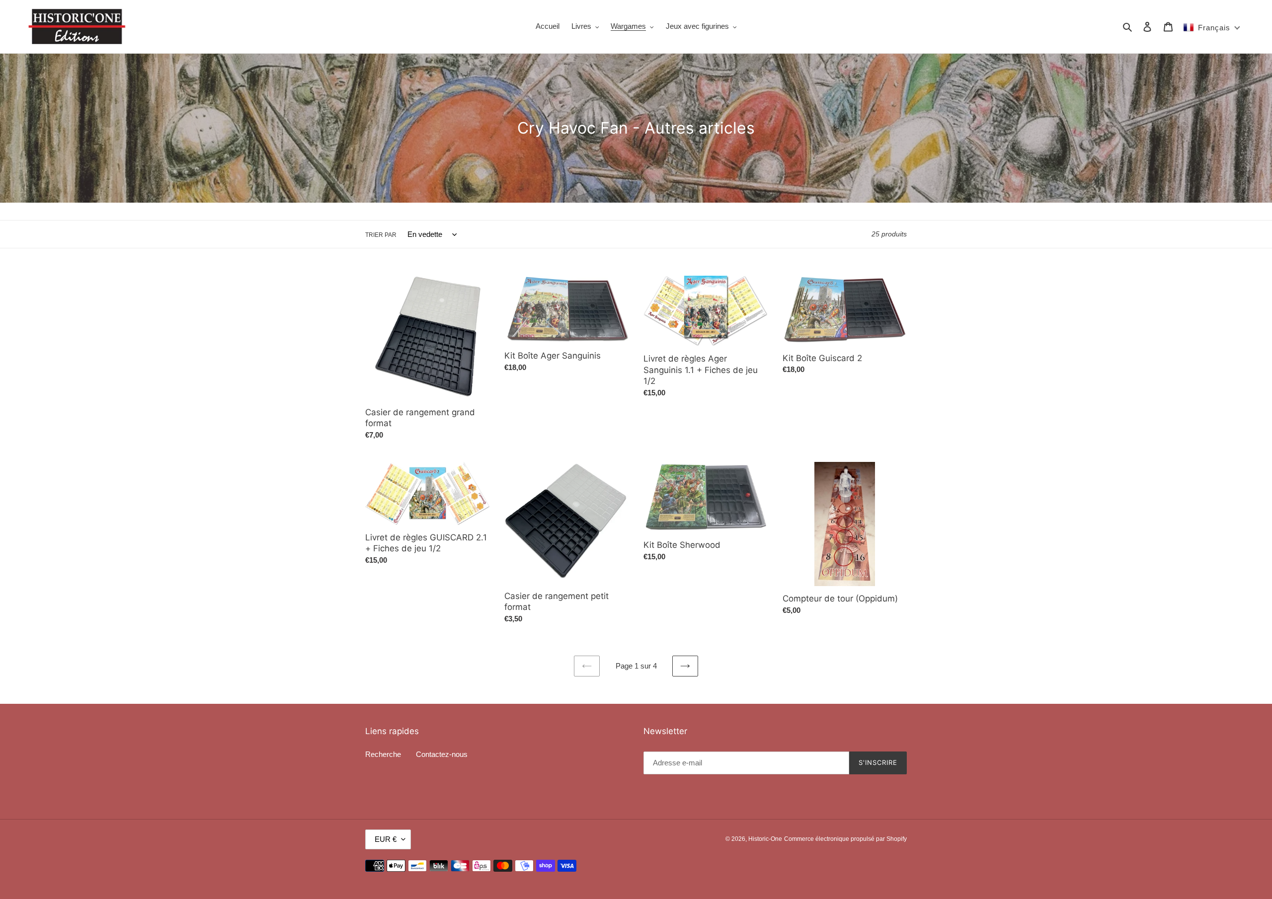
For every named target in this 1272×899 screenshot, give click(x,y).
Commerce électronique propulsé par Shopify (845, 838)
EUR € (386, 839)
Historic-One (765, 838)
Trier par (381, 234)
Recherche (383, 754)
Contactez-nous (442, 754)
